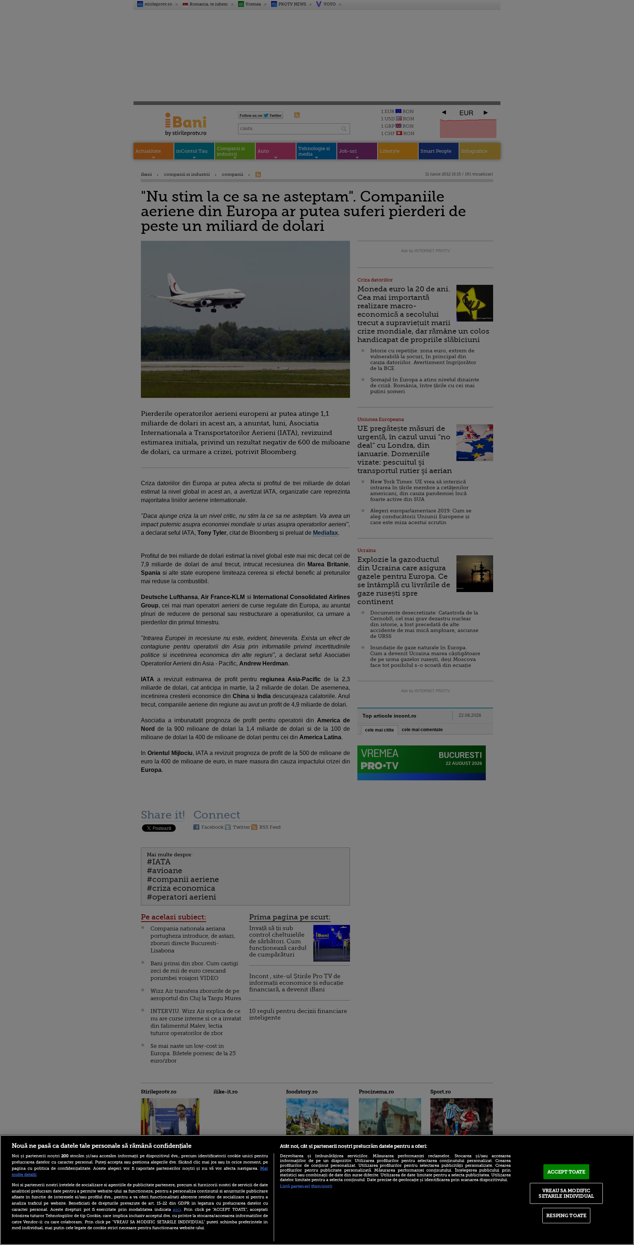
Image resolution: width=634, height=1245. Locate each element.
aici (177, 1209)
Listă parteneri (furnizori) (306, 1186)
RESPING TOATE (566, 1215)
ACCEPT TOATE (566, 1172)
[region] (317, 1190)
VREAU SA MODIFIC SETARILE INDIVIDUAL (566, 1193)
